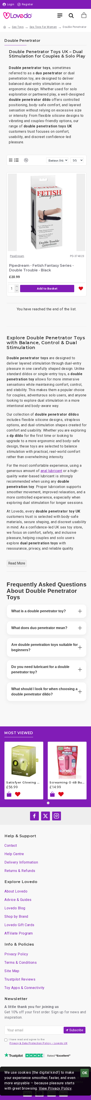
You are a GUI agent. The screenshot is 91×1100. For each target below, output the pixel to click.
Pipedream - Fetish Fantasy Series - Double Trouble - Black (41, 267)
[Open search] (71, 15)
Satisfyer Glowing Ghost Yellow (24, 782)
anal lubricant (51, 471)
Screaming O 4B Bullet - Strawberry (67, 782)
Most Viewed (18, 733)
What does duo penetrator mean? (39, 628)
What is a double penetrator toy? (38, 611)
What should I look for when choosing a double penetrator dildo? (44, 691)
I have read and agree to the (38, 1041)
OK (84, 1073)
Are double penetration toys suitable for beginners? (44, 647)
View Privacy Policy (55, 1088)
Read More (16, 563)
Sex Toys (18, 27)
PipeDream (17, 256)
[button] (47, 288)
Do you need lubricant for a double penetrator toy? (40, 669)
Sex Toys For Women (43, 27)
